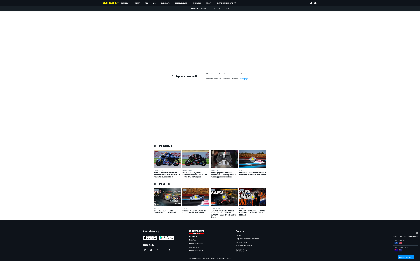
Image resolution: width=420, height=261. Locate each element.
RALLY (208, 3)
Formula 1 (125, 3)
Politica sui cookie (209, 258)
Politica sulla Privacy (223, 258)
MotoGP (137, 3)
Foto (220, 8)
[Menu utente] (315, 3)
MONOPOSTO (165, 3)
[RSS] (169, 250)
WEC (146, 3)
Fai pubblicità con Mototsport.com (247, 239)
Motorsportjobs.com (196, 243)
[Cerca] (311, 3)
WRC (154, 3)
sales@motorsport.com (244, 246)
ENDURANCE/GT (181, 3)
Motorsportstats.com (196, 250)
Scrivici (238, 235)
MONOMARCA (196, 3)
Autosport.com (194, 247)
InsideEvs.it (193, 236)
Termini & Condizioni (194, 258)
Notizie (213, 8)
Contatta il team (241, 242)
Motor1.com (193, 240)
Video (228, 8)
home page (244, 78)
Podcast (204, 8)
